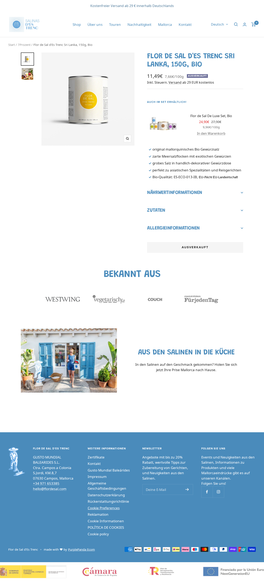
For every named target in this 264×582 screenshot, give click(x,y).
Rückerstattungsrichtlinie (108, 501)
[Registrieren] (187, 489)
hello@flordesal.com (49, 488)
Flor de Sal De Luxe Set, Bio (211, 116)
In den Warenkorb (211, 133)
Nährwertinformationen (174, 192)
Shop (77, 24)
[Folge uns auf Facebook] (207, 492)
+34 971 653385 (46, 483)
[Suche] (236, 24)
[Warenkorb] (253, 24)
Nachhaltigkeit (139, 24)
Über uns (95, 24)
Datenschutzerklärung (106, 495)
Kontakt (185, 24)
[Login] (244, 24)
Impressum (97, 476)
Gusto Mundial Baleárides (109, 470)
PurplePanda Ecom (81, 549)
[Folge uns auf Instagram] (218, 492)
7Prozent (24, 45)
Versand (175, 82)
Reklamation (98, 514)
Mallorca (165, 24)
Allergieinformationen (173, 228)
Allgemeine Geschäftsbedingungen (107, 486)
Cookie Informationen (106, 521)
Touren (115, 24)
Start (11, 45)
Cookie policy (98, 534)
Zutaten (156, 210)
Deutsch (217, 24)
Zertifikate (96, 457)
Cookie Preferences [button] (104, 508)
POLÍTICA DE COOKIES (106, 527)
